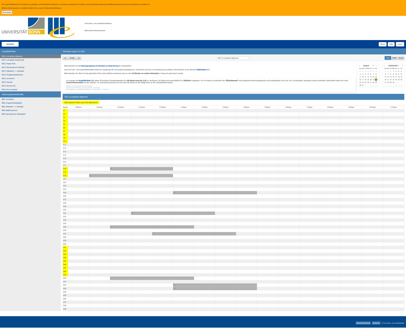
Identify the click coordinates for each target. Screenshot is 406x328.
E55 (64, 295)
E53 (64, 289)
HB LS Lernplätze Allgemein (12, 56)
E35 (64, 227)
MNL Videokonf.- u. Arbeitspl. (13, 107)
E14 (64, 155)
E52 (64, 285)
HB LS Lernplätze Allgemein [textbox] (228, 58)
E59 (64, 309)
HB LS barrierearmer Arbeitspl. (13, 67)
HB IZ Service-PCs (9, 86)
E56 (64, 299)
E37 (64, 234)
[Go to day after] (78, 58)
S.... (111, 227)
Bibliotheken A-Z (203, 70)
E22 (64, 182)
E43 (64, 254)
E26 (64, 196)
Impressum (376, 323)
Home (382, 44)
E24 (64, 189)
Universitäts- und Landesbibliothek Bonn (98, 23)
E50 (64, 278)
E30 (64, 210)
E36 (64, 230)
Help (391, 44)
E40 (64, 244)
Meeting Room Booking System (95, 30)
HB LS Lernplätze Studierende (13, 60)
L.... (111, 278)
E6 (64, 128)
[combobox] (233, 58)
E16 (64, 162)
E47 (64, 268)
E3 (64, 117)
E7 (64, 131)
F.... (175, 285)
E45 (64, 261)
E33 (64, 220)
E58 (64, 306)
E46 (64, 265)
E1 (64, 111)
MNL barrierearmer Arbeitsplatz (14, 114)
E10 (64, 141)
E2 (64, 114)
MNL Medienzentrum (9, 110)
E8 (64, 135)
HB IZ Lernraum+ (8, 78)
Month (401, 58)
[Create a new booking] (78, 110)
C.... (153, 234)
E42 (64, 251)
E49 (64, 275)
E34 (64, 223)
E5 (64, 124)
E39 (64, 241)
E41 (64, 247)
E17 (64, 165)
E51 (64, 282)
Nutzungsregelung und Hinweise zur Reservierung (99, 66)
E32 (64, 217)
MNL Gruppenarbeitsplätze (12, 103)
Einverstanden (7, 12)
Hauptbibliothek (84, 81)
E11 (64, 145)
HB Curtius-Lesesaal (9, 90)
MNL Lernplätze (8, 99)
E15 (64, 158)
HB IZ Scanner (7, 82)
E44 (64, 258)
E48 (64, 271)
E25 (64, 193)
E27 (64, 200)
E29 (64, 206)
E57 (64, 302)
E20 (64, 176)
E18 (64, 169)
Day (387, 58)
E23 (64, 186)
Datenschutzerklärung (53, 8)
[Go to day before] (65, 58)
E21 (64, 179)
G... (90, 175)
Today (72, 58)
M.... (175, 288)
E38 (64, 237)
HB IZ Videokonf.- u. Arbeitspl (13, 71)
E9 (64, 138)
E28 (64, 203)
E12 (64, 148)
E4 (64, 121)
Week (394, 58)
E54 (64, 292)
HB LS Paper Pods (8, 64)
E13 (64, 152)
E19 (64, 172)
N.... (111, 169)
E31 (64, 213)
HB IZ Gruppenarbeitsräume (12, 75)
